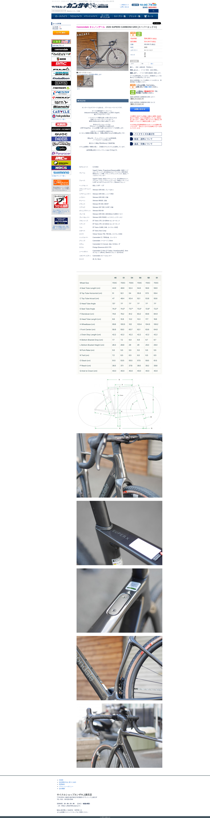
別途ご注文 (148, 87)
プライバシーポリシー (66, 786)
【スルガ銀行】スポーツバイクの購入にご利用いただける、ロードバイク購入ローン (60, 211)
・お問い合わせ (124, 7)
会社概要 (62, 788)
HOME (61, 780)
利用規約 (62, 784)
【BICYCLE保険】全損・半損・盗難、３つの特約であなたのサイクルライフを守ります (61, 228)
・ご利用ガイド (124, 5)
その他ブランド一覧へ (58, 176)
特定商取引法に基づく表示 (67, 782)
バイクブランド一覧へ (58, 119)
